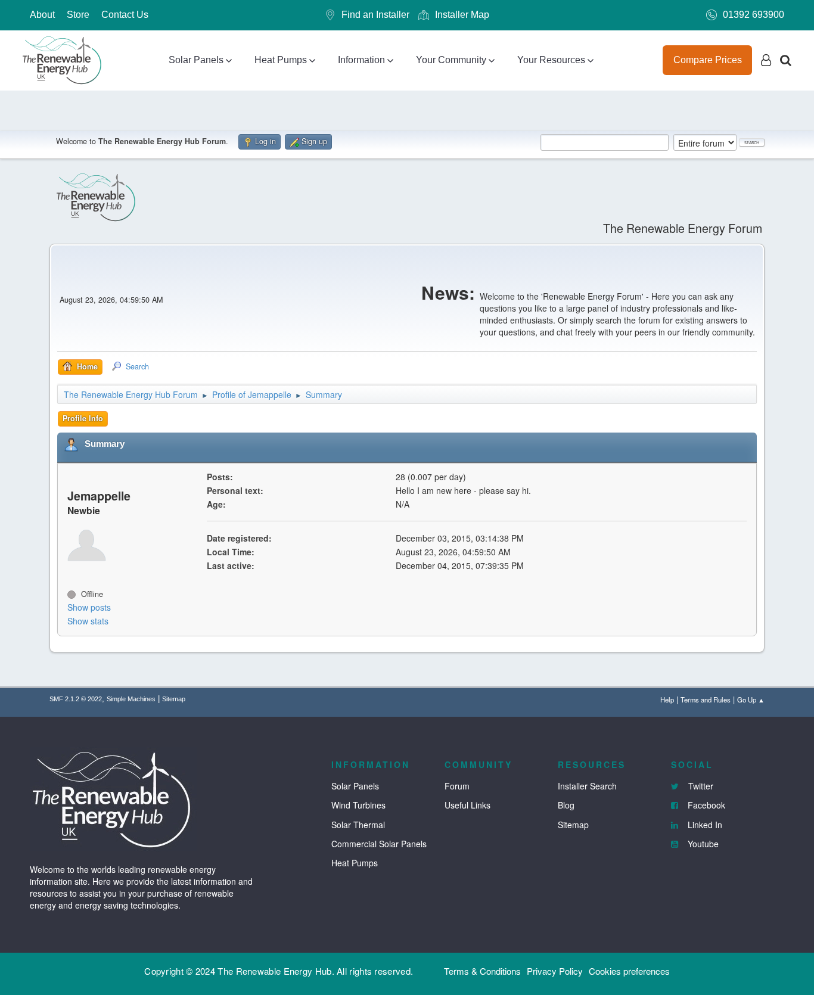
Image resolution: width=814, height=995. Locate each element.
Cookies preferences (629, 971)
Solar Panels (196, 60)
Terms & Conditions (482, 971)
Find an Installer (375, 15)
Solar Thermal (358, 825)
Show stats (87, 621)
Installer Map (462, 15)
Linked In (703, 825)
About (42, 15)
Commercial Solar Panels (379, 844)
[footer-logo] (113, 797)
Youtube (702, 844)
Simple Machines (131, 698)
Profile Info (83, 418)
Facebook (705, 805)
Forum (457, 786)
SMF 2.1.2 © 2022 (75, 698)
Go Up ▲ (751, 699)
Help (667, 699)
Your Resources (551, 60)
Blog (566, 805)
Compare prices (707, 60)
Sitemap (173, 698)
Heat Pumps (280, 60)
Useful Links (467, 805)
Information (361, 60)
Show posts (89, 607)
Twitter (699, 786)
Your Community (451, 60)
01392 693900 (753, 15)
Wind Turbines (358, 805)
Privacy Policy (555, 971)
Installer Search (587, 786)
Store (78, 15)
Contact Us (124, 15)
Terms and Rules (706, 699)
